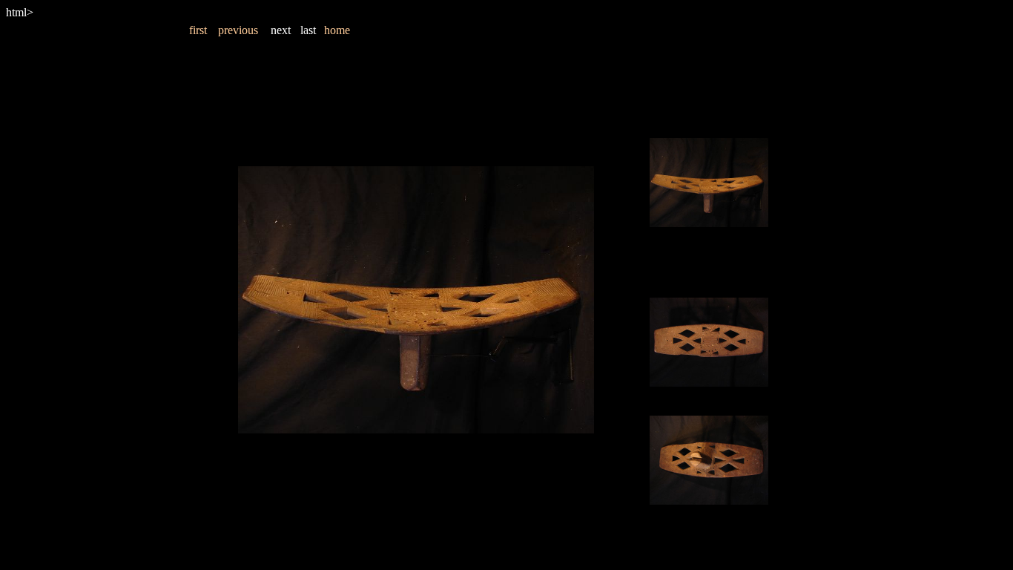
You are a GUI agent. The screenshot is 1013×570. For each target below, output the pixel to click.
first (198, 30)
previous (238, 30)
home (337, 30)
